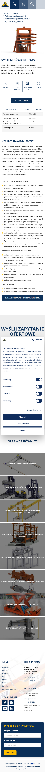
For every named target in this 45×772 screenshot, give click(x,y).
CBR (3, 677)
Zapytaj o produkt (21, 100)
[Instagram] (11, 705)
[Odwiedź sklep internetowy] (23, 4)
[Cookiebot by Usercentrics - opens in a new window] (32, 340)
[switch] (39, 386)
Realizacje (5, 683)
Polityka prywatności (9, 689)
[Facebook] (5, 705)
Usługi (4, 670)
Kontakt (5, 686)
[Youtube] (5, 710)
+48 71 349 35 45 (29, 680)
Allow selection (22, 424)
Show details (32, 410)
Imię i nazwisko (11, 730)
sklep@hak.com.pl (30, 699)
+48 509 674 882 (29, 702)
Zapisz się (10, 753)
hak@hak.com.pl (29, 677)
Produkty (5, 667)
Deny (22, 430)
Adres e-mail (9, 740)
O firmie (5, 673)
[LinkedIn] (11, 710)
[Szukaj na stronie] (32, 4)
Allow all (22, 417)
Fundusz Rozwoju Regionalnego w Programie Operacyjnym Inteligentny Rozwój (22, 766)
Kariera (4, 680)
